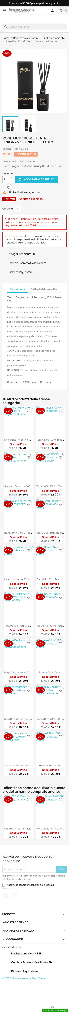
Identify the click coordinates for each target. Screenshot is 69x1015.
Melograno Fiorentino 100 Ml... (20, 439)
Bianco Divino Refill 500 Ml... (51, 718)
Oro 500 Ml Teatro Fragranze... (21, 828)
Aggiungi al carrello (36, 179)
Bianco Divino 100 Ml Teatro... (20, 532)
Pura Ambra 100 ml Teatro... (51, 439)
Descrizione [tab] (17, 289)
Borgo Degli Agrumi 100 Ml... (19, 672)
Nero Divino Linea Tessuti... (19, 718)
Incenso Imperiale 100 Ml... (18, 579)
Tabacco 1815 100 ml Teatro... (52, 486)
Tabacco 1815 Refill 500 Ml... (19, 625)
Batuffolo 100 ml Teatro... (50, 579)
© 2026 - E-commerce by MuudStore (23, 978)
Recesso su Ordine (10, 946)
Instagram (14, 895)
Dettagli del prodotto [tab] (44, 289)
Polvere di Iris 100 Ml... (50, 672)
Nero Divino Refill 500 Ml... (50, 828)
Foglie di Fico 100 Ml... (50, 765)
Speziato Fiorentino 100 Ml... (19, 486)
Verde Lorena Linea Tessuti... (20, 765)
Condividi (18, 208)
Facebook (5, 895)
